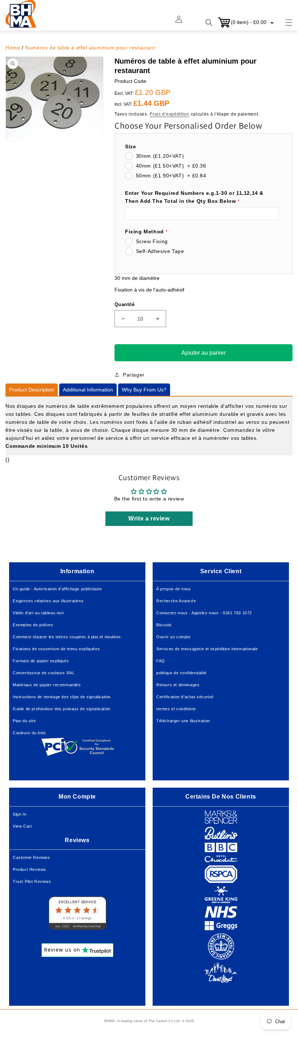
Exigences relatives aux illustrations (48, 601)
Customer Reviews (31, 857)
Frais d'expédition (169, 114)
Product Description (31, 390)
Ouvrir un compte (173, 637)
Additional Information (88, 390)
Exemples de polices (33, 625)
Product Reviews (29, 869)
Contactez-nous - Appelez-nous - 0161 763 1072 (204, 613)
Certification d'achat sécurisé (185, 697)
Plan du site (24, 721)
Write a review (148, 518)
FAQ (160, 661)
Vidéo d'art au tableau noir (38, 613)
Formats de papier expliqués (41, 661)
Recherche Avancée (176, 601)
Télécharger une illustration (183, 721)
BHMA (109, 1021)
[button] (285, 23)
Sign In (19, 814)
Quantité (124, 304)
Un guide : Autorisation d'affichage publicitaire (57, 589)
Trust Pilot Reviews (32, 881)
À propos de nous (173, 589)
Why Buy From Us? (144, 390)
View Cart (22, 826)
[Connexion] (183, 23)
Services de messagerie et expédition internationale (207, 649)
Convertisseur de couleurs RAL (43, 673)
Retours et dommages (178, 685)
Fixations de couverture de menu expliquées (56, 649)
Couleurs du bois (29, 733)
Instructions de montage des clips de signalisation (62, 697)
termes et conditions (176, 709)
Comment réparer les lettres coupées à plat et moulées (67, 637)
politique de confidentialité (181, 673)
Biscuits (164, 625)
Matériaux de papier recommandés (47, 685)
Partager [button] (134, 375)
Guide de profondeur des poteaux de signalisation (61, 709)
